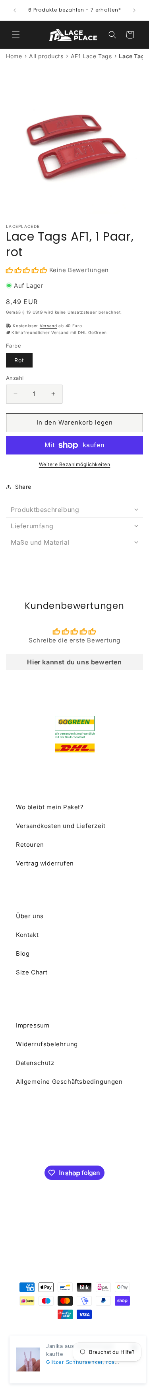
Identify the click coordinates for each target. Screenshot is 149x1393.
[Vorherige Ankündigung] (14, 10)
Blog (22, 953)
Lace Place (70, 1329)
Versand (48, 325)
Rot (19, 360)
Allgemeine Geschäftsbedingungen (69, 1081)
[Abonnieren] (124, 1144)
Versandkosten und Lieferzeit (61, 826)
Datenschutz (35, 1063)
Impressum (32, 1025)
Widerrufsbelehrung (47, 1044)
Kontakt (27, 935)
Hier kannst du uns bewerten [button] (74, 662)
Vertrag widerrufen (45, 863)
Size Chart (32, 972)
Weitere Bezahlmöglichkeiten (74, 464)
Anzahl (14, 378)
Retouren (30, 844)
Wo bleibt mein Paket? (50, 807)
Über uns (30, 916)
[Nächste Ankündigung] (134, 10)
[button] (16, 34)
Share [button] (23, 486)
